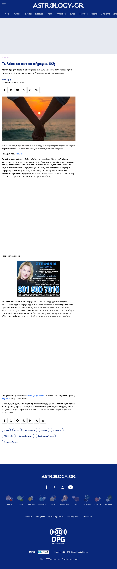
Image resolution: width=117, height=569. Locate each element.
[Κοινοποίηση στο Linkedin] (30, 90)
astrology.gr (6, 80)
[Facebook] (46, 487)
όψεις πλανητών (25, 436)
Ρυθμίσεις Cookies (73, 516)
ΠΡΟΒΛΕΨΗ (57, 430)
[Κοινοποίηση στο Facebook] (5, 90)
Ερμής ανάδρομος (11, 442)
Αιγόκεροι (39, 395)
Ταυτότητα (28, 517)
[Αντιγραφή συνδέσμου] (37, 90)
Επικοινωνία (87, 517)
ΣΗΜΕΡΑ (44, 430)
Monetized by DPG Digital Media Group (71, 552)
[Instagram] (62, 487)
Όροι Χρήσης (40, 517)
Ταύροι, (30, 395)
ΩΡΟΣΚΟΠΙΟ (9, 436)
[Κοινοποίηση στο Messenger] (17, 90)
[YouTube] (70, 487)
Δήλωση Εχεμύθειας (55, 517)
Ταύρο (19, 153)
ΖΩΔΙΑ (6, 430)
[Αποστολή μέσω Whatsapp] (24, 90)
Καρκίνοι (6, 398)
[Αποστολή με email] (43, 90)
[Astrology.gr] (58, 6)
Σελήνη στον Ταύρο (46, 436)
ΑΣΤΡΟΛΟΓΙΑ (30, 430)
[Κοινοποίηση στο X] (11, 90)
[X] (54, 487)
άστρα (17, 430)
